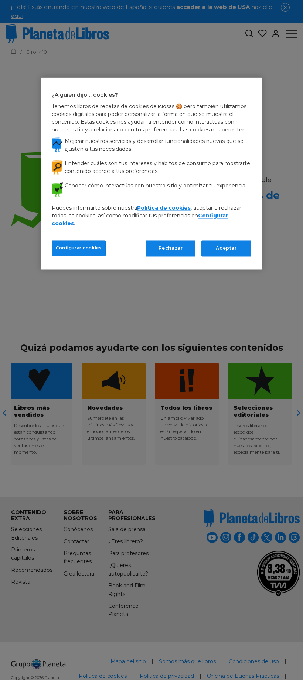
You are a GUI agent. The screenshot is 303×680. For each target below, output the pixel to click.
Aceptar (226, 248)
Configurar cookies (79, 247)
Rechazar (171, 248)
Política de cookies (164, 207)
